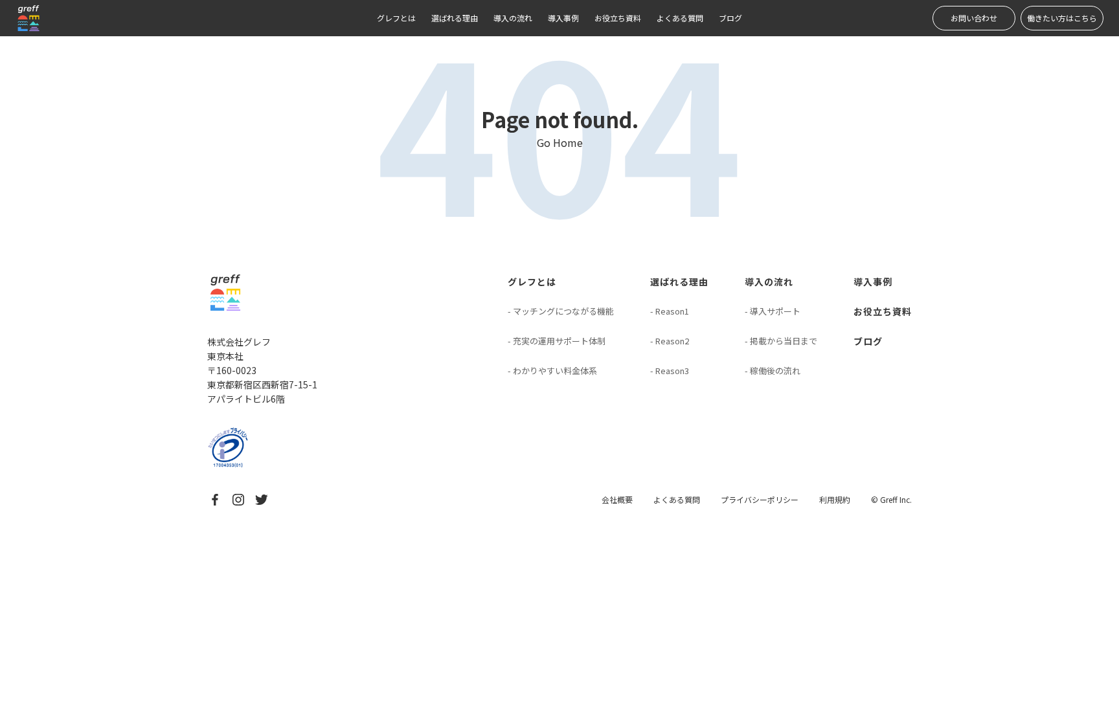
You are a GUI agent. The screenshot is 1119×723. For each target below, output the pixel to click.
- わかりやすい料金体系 (552, 370)
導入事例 (563, 17)
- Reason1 (669, 311)
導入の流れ (512, 17)
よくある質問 (680, 17)
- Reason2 (669, 341)
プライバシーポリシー (759, 499)
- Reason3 (669, 370)
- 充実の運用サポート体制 (556, 341)
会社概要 (617, 499)
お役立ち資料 (617, 17)
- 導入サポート (772, 311)
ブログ (730, 17)
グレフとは (396, 17)
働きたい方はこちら (1062, 17)
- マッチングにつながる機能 (561, 311)
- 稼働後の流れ (772, 370)
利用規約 (834, 499)
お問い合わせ (974, 17)
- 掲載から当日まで (781, 341)
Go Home (560, 142)
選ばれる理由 (454, 17)
